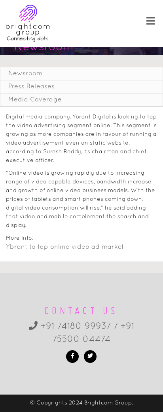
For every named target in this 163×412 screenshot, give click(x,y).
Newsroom (25, 73)
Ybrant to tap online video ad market (65, 247)
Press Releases (31, 87)
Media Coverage (35, 100)
